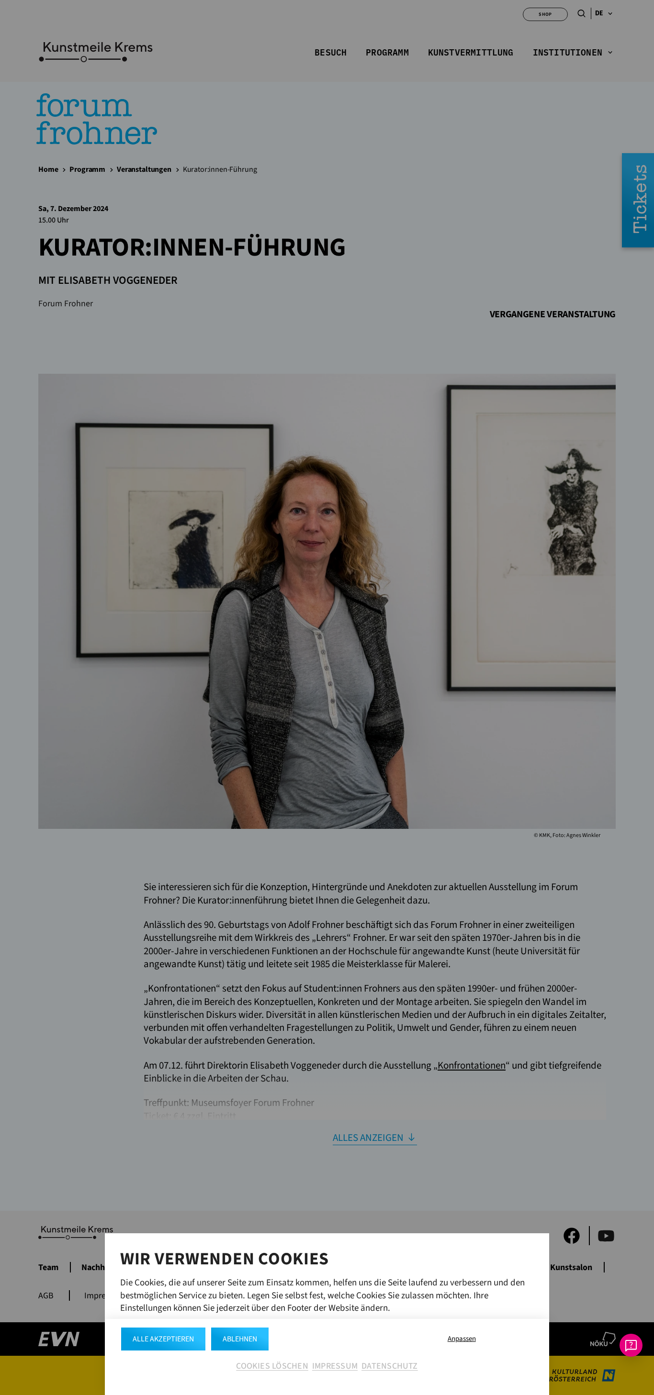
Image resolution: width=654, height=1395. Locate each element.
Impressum (335, 1366)
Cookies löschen (272, 1366)
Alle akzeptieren (163, 1339)
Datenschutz (389, 1366)
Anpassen (462, 1339)
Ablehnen (240, 1339)
